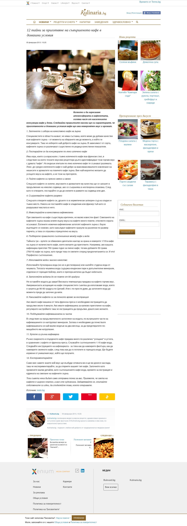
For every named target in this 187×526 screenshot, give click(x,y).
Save (90, 395)
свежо (54, 3)
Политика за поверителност (84, 522)
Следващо (107, 435)
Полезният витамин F (82, 441)
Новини (44, 22)
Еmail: (122, 220)
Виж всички (111, 487)
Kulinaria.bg (54, 414)
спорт (44, 3)
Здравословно (121, 22)
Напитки (85, 22)
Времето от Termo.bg (150, 2)
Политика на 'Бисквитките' (46, 509)
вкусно (75, 3)
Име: (121, 209)
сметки (85, 3)
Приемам (79, 517)
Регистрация (137, 13)
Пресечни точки (57, 439)
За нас (36, 481)
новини (34, 3)
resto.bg (41, 390)
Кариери (67, 481)
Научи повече (62, 517)
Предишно (34, 435)
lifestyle (64, 3)
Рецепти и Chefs (64, 22)
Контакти (67, 487)
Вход (128, 13)
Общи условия (61, 522)
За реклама (39, 492)
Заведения (101, 22)
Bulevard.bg (109, 480)
